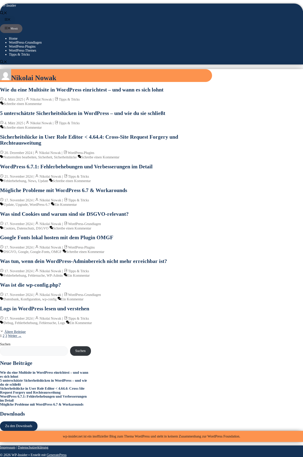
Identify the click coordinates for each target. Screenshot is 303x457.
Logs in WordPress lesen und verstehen (44, 308)
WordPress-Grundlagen (25, 42)
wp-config (49, 299)
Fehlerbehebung (15, 181)
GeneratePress (57, 455)
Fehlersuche (36, 275)
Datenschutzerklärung (33, 447)
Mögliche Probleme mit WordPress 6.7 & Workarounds (63, 190)
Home (13, 38)
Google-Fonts (39, 252)
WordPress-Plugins (22, 46)
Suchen (5, 344)
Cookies (9, 228)
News (32, 181)
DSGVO (42, 228)
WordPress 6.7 (40, 204)
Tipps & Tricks (19, 54)
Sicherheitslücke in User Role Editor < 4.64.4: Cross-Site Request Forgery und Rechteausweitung (42, 390)
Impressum (7, 447)
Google (23, 252)
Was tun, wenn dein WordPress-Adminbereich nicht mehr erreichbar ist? (83, 261)
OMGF (56, 252)
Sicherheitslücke (65, 157)
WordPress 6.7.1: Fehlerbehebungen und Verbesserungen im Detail (76, 166)
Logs (61, 323)
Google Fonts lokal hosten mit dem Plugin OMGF (56, 237)
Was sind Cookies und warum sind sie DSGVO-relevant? (64, 214)
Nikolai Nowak (41, 99)
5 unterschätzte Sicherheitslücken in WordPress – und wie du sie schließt (82, 113)
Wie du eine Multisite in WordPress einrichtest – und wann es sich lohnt (81, 90)
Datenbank (11, 299)
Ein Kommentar (65, 204)
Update (43, 181)
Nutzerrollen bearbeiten (20, 157)
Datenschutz (25, 228)
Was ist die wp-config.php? (30, 285)
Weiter (15, 336)
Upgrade (22, 204)
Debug (8, 323)
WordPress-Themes (22, 50)
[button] (3, 13)
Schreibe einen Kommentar (23, 104)
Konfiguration (30, 299)
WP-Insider (8, 5)
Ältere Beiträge (15, 332)
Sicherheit (45, 157)
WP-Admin (55, 275)
